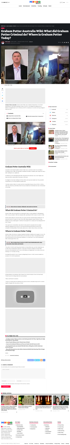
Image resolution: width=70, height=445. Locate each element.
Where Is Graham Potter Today (14, 118)
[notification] (60, 2)
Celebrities (58, 143)
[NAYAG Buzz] (35, 2)
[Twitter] (3, 2)
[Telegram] (8, 2)
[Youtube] (59, 121)
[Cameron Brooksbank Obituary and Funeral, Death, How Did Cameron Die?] (44, 400)
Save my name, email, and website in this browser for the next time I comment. (16, 383)
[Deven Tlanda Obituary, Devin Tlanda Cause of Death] (51, 152)
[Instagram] (7, 2)
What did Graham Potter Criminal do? (35, 116)
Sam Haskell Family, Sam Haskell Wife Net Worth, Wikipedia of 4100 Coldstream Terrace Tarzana (60, 407)
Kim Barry (16, 355)
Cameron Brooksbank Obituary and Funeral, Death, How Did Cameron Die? (23, 344)
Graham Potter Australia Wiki (14, 115)
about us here (9, 438)
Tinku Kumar (7, 41)
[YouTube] (4, 2)
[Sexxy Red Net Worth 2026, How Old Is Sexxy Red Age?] (51, 158)
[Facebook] (1, 2)
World (2, 28)
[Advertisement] (35, 15)
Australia (12, 355)
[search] (62, 2)
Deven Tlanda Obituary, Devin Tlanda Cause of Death (18, 342)
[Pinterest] (6, 2)
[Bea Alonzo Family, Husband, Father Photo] (51, 147)
